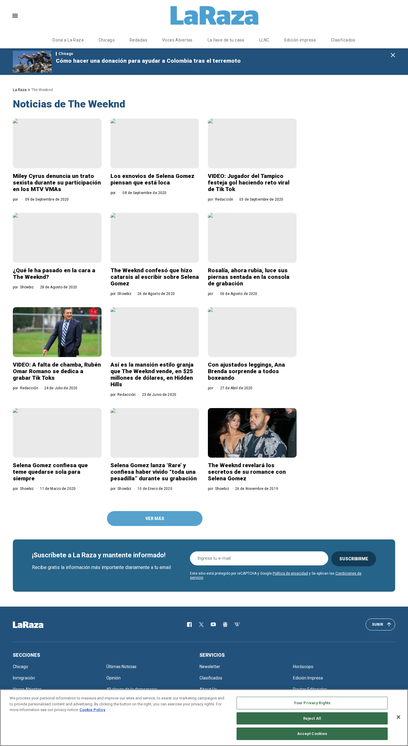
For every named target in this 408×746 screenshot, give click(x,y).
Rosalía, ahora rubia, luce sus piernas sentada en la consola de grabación (248, 277)
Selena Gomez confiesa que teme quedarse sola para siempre (50, 472)
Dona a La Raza (68, 40)
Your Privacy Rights (312, 703)
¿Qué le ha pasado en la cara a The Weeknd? (54, 273)
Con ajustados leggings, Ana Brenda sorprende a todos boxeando (246, 371)
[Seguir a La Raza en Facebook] (189, 624)
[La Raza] (214, 15)
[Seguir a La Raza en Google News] (225, 624)
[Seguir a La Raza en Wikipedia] (237, 624)
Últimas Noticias (121, 666)
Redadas (138, 40)
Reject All (312, 718)
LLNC (264, 40)
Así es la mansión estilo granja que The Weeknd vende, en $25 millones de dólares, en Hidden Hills (152, 374)
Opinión (113, 678)
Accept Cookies (312, 733)
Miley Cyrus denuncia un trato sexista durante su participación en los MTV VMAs (57, 183)
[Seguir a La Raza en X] (201, 624)
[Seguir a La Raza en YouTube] (213, 624)
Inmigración (24, 678)
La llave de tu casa (226, 40)
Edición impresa (300, 40)
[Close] (398, 717)
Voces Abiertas (177, 40)
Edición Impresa (308, 678)
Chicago (107, 40)
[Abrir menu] (15, 15)
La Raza (20, 89)
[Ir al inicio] (37, 625)
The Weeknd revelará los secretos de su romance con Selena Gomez (247, 472)
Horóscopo (303, 666)
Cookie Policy (92, 709)
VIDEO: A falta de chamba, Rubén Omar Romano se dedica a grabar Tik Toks (57, 371)
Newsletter (210, 666)
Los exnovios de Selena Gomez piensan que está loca (152, 179)
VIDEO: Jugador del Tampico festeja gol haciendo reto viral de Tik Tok (248, 183)
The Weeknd (42, 89)
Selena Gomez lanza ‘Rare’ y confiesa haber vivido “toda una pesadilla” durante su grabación (154, 472)
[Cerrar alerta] (393, 55)
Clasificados (343, 40)
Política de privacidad (290, 573)
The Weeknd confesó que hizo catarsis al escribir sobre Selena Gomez (155, 277)
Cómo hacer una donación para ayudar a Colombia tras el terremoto (148, 60)
